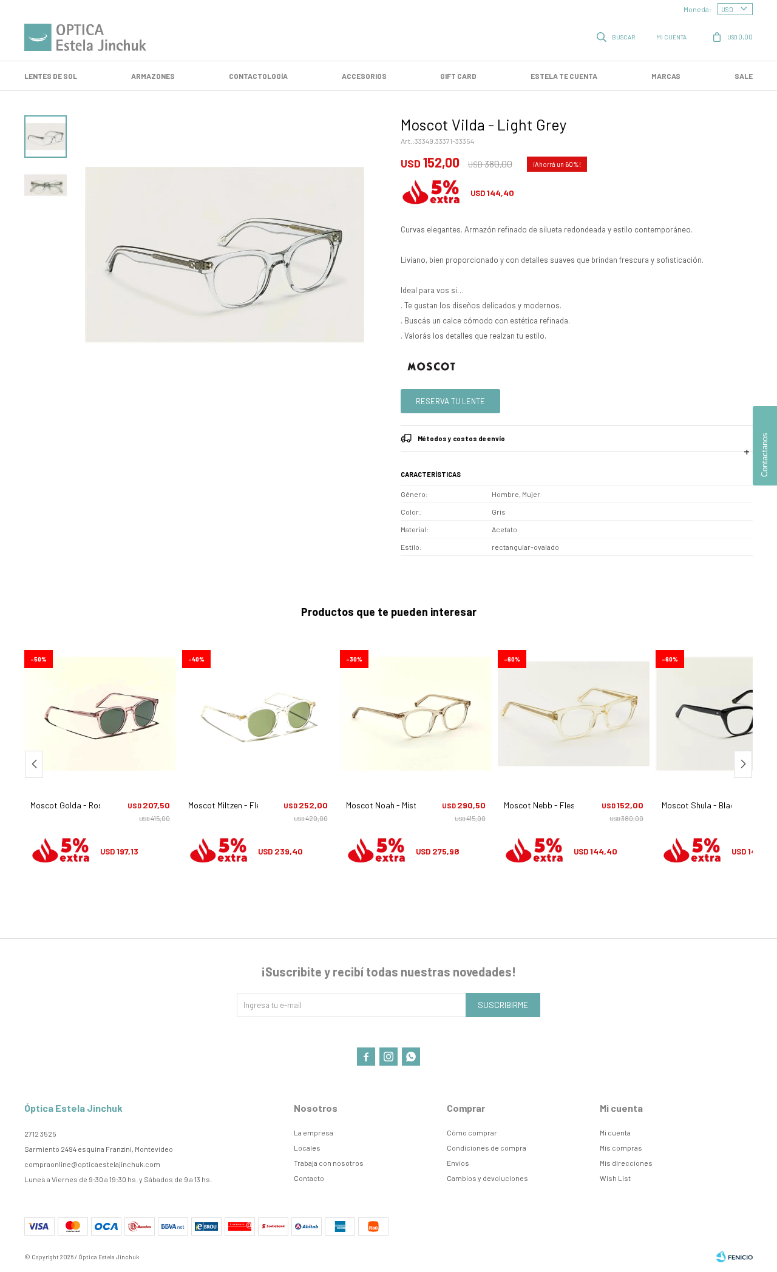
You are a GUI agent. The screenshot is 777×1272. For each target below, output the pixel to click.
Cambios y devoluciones (487, 1178)
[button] (616, 36)
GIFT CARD (458, 76)
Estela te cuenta (564, 76)
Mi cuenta (615, 1132)
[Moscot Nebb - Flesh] (574, 714)
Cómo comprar (472, 1132)
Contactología (258, 76)
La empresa (313, 1132)
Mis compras (621, 1147)
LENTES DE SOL (50, 76)
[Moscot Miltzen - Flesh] (258, 714)
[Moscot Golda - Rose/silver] (100, 714)
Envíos (458, 1163)
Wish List (615, 1178)
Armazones (153, 76)
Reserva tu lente (450, 401)
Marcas (665, 76)
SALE (744, 76)
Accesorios (364, 76)
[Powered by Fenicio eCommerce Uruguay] (734, 1257)
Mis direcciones (626, 1163)
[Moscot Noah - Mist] (416, 714)
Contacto (309, 1178)
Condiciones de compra (486, 1147)
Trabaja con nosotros (329, 1163)
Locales (307, 1147)
